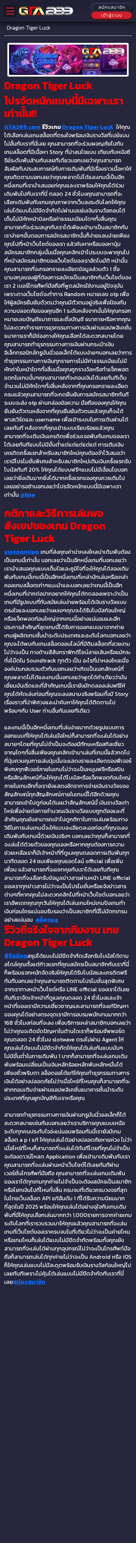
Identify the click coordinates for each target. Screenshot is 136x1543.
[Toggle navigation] (10, 11)
